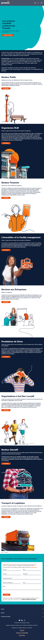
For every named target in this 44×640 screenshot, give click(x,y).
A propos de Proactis (5, 616)
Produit (2, 609)
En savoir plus (5, 88)
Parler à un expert (8, 35)
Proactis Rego (5, 58)
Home (2, 552)
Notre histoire (22, 635)
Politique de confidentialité (22, 632)
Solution (3, 613)
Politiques (22, 630)
